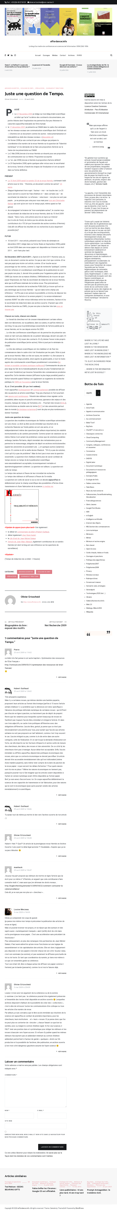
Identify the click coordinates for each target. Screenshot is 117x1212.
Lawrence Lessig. (98, 147)
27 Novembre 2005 (24, 114)
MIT (40, 406)
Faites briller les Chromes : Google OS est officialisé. (44, 1190)
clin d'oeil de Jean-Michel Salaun (23, 538)
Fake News (90, 487)
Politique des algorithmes (95, 560)
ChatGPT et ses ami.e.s (95, 430)
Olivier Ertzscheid (11, 99)
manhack (18, 867)
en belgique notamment (27, 409)
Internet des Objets (93, 523)
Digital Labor (90, 462)
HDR (87, 512)
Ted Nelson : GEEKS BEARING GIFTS (14, 1188)
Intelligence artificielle (94, 519)
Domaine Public (92, 476)
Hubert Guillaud (21, 688)
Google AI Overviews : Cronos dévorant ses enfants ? (71, 66)
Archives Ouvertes (12, 88)
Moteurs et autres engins (95, 541)
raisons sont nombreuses (18, 396)
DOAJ (63, 403)
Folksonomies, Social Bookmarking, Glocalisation (99, 495)
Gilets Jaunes (91, 504)
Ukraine (89, 597)
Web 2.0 (89, 604)
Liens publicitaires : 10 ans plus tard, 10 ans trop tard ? (72, 1192)
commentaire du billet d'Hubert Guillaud (33, 532)
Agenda (89, 404)
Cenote (53, 1208)
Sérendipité (90, 590)
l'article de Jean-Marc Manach (20, 542)
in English (89, 515)
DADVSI (89, 458)
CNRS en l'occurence (22, 382)
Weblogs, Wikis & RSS (94, 608)
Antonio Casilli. (101, 184)
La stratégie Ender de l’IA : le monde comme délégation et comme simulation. (98, 67)
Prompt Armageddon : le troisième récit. (98, 1191)
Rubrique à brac (92, 578)
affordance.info (58, 41)
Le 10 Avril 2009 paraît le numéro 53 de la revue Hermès (30, 181)
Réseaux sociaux (92, 575)
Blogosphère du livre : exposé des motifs (16, 625)
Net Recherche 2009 (55, 624)
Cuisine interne (91, 455)
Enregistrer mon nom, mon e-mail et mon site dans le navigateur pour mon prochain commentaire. (35, 1136)
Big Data (89, 426)
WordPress (80, 1208)
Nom (7, 1110)
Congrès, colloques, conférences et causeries (98, 446)
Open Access (39, 88)
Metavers (89, 534)
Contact (63, 55)
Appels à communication (95, 411)
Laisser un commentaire (52, 1147)
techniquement (24, 390)
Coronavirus (90, 451)
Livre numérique (92, 530)
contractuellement (40, 390)
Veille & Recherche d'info (95, 601)
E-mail (40, 1110)
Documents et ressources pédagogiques (96, 471)
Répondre (62, 677)
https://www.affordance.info (32, 602)
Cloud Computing (92, 437)
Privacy (89, 571)
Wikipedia (89, 612)
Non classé (90, 545)
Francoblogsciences (93, 501)
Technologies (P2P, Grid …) (95, 593)
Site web (8, 1121)
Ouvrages (46, 55)
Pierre (16, 650)
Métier (88, 538)
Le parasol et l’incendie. (41, 65)
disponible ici (47, 137)
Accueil (38, 55)
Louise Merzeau (21, 909)
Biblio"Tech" (90, 423)
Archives (71, 55)
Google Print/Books (93, 508)
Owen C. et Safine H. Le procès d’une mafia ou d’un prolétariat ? (17, 66)
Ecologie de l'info (27, 88)
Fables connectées (93, 483)
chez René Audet (29, 535)
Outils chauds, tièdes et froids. (97, 553)
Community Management (95, 441)
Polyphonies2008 (92, 567)
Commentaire (11, 1075)
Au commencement (93, 419)
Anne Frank (90, 408)
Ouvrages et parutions (54, 88)
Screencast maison (93, 582)
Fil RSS (79, 55)
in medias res (48, 486)
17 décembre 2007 (17, 127)
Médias (55, 55)
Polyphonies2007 (92, 564)
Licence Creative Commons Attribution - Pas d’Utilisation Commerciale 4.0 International (97, 109)
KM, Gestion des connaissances (98, 527)
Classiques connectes (94, 434)
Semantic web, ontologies (95, 586)
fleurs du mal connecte (94, 491)
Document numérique (94, 466)
